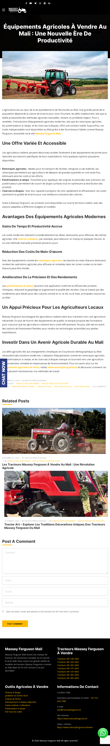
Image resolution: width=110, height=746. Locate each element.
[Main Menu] (3, 10)
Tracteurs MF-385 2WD (68, 674)
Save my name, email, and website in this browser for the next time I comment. (42, 611)
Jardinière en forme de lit (16, 695)
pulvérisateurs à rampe (19, 285)
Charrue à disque (13, 692)
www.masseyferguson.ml (62, 367)
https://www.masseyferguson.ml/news (75, 727)
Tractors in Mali (82, 386)
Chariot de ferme (13, 699)
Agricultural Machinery (27, 383)
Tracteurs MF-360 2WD (68, 665)
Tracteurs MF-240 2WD (68, 658)
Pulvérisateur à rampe (15, 708)
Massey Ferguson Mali (48, 133)
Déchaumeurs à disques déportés (20, 702)
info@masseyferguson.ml (69, 709)
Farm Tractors (44, 386)
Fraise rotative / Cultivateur (17, 705)
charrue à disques (28, 238)
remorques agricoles (50, 260)
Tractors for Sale (63, 386)
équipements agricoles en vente (20, 367)
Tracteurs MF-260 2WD (68, 662)
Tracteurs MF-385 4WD (68, 678)
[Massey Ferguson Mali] (17, 10)
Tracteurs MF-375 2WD (68, 668)
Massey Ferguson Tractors (55, 383)
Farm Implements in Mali (23, 386)
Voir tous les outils (13, 711)
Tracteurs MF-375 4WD (68, 671)
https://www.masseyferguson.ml (72, 718)
